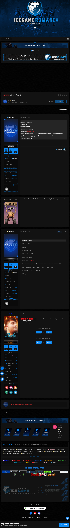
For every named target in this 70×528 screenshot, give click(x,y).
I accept (64, 525)
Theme (23, 518)
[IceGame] (19, 490)
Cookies (45, 518)
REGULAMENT (42, 491)
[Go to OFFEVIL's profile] (5, 101)
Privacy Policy (31, 518)
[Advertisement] (35, 79)
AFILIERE (41, 489)
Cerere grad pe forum (21, 102)
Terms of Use (24, 526)
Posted (25, 117)
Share (51, 101)
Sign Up (49, 332)
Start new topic (63, 109)
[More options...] (65, 117)
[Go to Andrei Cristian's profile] (55, 427)
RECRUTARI (42, 492)
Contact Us (38, 518)
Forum (41, 487)
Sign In (38, 332)
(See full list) (42, 444)
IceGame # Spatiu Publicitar (35, 45)
